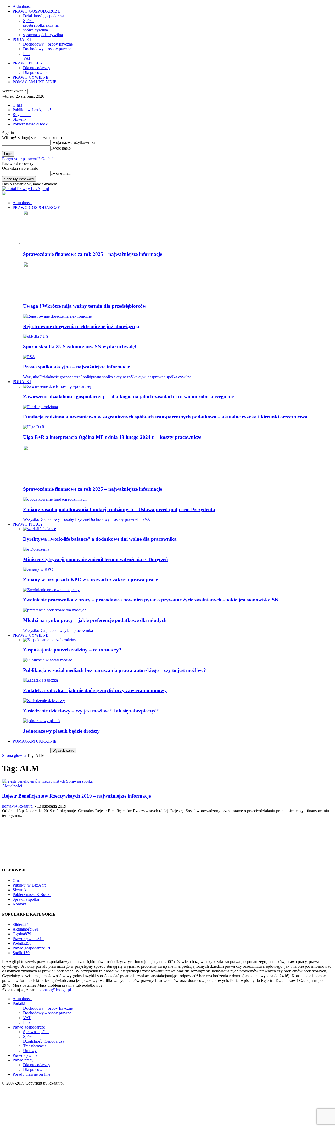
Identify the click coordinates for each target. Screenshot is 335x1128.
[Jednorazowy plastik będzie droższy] (41, 720)
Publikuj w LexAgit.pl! (32, 110)
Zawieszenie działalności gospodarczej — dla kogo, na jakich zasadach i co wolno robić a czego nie (128, 396)
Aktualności (22, 6)
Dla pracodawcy (36, 67)
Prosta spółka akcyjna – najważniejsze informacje (76, 366)
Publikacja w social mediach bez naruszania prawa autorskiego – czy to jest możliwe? (114, 670)
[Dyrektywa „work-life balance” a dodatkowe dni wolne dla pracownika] (39, 529)
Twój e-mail (60, 173)
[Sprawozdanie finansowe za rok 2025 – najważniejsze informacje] (46, 244)
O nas (17, 105)
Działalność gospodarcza (43, 16)
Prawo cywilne (28, 938)
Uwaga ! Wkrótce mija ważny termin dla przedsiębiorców (84, 306)
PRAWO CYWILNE (30, 77)
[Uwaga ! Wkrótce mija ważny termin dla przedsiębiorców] (46, 296)
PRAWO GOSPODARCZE (36, 11)
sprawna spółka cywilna (43, 34)
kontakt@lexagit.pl (18, 806)
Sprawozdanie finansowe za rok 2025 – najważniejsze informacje (92, 254)
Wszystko (31, 377)
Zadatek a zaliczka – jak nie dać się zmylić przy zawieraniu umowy (95, 690)
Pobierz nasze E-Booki (32, 894)
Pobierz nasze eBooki (30, 124)
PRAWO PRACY (28, 63)
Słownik (19, 119)
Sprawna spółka (26, 899)
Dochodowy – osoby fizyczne (48, 44)
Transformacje (35, 1046)
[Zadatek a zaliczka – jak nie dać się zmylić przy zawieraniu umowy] (40, 680)
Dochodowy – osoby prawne (47, 49)
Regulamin (22, 114)
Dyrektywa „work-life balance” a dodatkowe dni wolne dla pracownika (100, 539)
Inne (26, 53)
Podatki (22, 943)
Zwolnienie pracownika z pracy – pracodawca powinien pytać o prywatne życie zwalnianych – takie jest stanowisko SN (150, 599)
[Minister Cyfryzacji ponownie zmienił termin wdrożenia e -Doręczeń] (36, 549)
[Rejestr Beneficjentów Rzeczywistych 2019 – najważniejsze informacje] (47, 781)
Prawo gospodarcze (32, 948)
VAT (27, 58)
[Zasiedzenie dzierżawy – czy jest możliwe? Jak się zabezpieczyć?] (44, 700)
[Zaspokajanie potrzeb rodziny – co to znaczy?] (49, 640)
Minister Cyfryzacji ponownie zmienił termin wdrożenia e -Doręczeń (95, 559)
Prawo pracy (23, 1060)
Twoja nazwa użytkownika (73, 142)
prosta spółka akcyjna (41, 25)
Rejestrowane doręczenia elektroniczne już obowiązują (81, 326)
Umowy (30, 1050)
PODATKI (22, 39)
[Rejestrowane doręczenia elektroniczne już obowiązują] (57, 316)
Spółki (28, 20)
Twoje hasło (61, 148)
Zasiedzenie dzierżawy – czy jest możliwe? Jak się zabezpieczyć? (91, 711)
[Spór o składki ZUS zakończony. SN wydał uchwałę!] (35, 336)
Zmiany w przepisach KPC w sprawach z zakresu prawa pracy (90, 579)
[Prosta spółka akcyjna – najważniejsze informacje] (29, 357)
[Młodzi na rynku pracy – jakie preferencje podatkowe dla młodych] (54, 610)
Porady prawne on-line (31, 1074)
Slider (21, 924)
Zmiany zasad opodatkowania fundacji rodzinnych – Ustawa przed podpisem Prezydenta (119, 509)
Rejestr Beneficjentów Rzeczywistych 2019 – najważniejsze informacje (76, 796)
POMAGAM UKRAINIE (35, 82)
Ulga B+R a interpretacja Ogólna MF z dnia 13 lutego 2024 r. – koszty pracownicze (112, 437)
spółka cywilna (35, 30)
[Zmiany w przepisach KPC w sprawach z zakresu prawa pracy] (38, 569)
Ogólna (22, 934)
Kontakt (19, 904)
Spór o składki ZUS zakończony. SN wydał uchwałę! (79, 346)
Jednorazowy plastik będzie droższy (61, 731)
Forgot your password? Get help (28, 159)
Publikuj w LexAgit (29, 885)
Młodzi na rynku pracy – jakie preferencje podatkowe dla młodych (95, 620)
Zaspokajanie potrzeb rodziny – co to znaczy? (72, 650)
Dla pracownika (36, 72)
